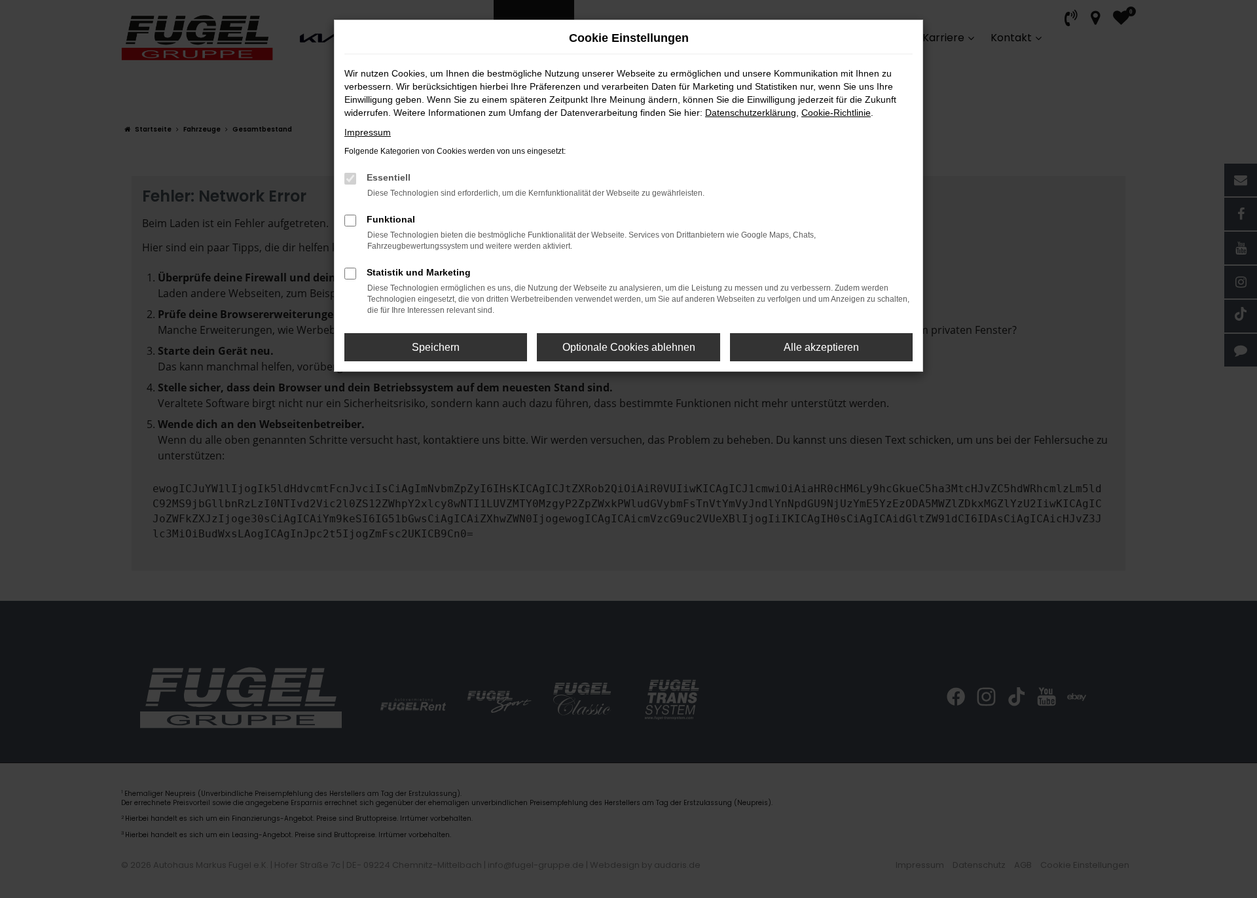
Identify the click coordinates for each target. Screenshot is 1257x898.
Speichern (436, 347)
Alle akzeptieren (821, 347)
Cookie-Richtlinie (836, 112)
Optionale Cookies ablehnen (628, 347)
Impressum (367, 132)
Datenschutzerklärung (750, 112)
